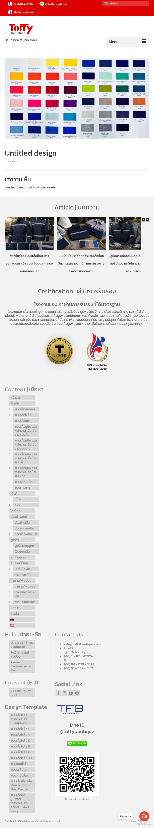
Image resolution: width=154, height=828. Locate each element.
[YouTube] (71, 693)
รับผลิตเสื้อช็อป (69, 311)
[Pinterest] (77, 693)
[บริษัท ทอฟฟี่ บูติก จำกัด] (77, 29)
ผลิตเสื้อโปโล (138, 311)
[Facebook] (58, 693)
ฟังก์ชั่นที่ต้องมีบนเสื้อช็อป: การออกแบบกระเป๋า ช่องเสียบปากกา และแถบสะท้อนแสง (29, 263)
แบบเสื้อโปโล (30, 323)
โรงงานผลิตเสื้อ (18, 311)
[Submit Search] (105, 3)
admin (14, 161)
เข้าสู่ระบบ (21, 187)
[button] (147, 219)
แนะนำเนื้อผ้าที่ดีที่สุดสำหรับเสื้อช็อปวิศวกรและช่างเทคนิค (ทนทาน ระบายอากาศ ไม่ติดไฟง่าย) (81, 263)
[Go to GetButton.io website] (144, 824)
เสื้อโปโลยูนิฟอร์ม (40, 315)
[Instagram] (64, 693)
